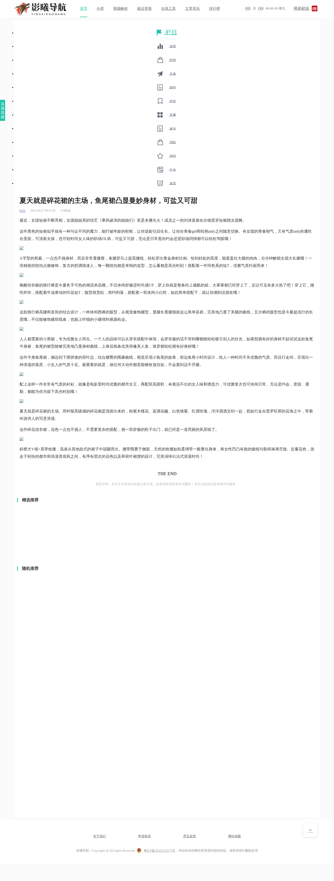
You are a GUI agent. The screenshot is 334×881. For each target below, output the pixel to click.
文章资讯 (192, 9)
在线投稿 (2, 110)
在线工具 (168, 9)
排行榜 (214, 9)
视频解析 (120, 9)
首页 (83, 9)
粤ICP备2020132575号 (159, 850)
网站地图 (234, 836)
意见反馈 (189, 836)
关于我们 (99, 836)
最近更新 (144, 9)
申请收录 (144, 836)
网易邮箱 (301, 8)
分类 (100, 9)
